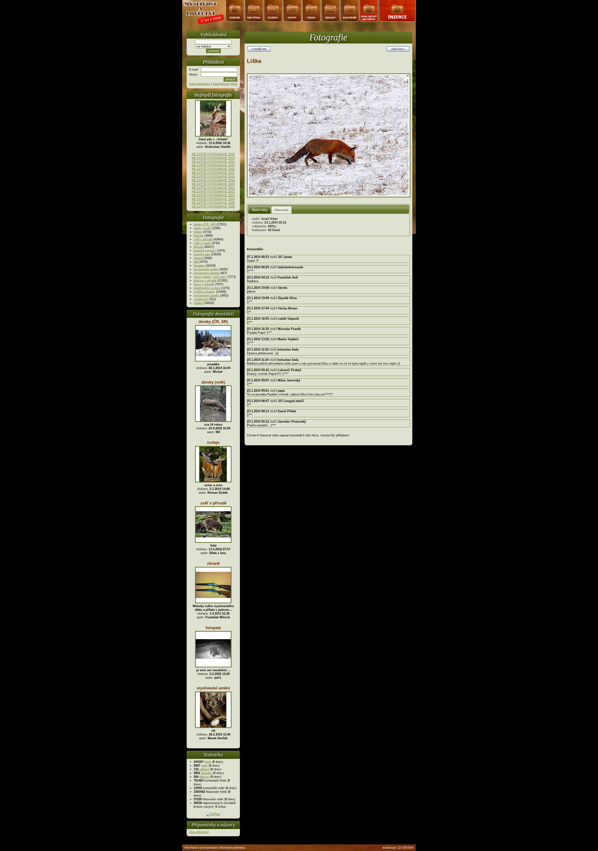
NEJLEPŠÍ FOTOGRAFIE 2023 (213, 195)
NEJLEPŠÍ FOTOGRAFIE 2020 (213, 184)
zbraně (198, 258)
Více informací (199, 832)
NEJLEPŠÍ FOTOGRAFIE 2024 (213, 199)
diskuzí (204, 777)
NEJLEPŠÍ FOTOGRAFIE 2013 (213, 158)
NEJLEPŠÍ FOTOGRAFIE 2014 (213, 161)
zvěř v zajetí (202, 243)
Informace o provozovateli (201, 847)
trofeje (198, 232)
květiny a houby (204, 291)
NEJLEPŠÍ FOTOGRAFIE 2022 (213, 191)
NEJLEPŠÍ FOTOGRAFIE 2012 (213, 154)
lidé (196, 262)
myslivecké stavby (206, 295)
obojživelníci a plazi (207, 288)
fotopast (199, 265)
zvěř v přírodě (203, 239)
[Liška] (328, 196)
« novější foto (259, 48)
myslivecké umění (206, 269)
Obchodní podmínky (232, 847)
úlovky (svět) (202, 228)
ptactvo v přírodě (205, 280)
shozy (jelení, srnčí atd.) (210, 277)
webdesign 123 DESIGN (397, 847)
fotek (207, 762)
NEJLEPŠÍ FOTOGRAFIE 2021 (213, 188)
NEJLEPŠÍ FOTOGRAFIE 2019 (213, 180)
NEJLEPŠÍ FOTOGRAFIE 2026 (213, 206)
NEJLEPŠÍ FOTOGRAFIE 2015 (213, 165)
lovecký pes (202, 254)
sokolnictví (201, 299)
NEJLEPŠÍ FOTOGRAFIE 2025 (213, 203)
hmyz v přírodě (204, 284)
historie (198, 235)
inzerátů (206, 773)
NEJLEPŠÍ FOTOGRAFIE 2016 (213, 169)
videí (204, 765)
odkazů (204, 769)
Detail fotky (259, 210)
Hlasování (281, 210)
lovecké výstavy (205, 250)
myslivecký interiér (206, 273)
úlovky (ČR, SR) (205, 224)
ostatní (198, 303)
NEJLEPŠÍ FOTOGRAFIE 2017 (213, 173)
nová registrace (199, 84)
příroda (198, 247)
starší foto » (398, 48)
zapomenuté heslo (225, 84)
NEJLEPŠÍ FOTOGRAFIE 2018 (213, 176)
